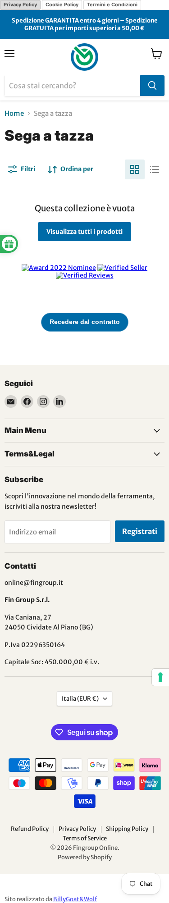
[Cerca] (152, 85)
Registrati (139, 531)
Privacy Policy (20, 4)
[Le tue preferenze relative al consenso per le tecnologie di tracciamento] (160, 677)
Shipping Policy (127, 829)
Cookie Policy (62, 4)
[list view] (154, 169)
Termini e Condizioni (112, 4)
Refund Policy (30, 829)
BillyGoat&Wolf (75, 899)
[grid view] (135, 169)
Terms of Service (85, 838)
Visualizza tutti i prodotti (84, 232)
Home (14, 113)
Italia (80, 698)
